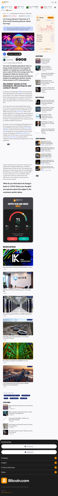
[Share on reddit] (22, 59)
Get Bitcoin (50, 17)
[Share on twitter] (19, 59)
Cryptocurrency (14, 398)
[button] (20, 54)
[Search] (52, 2)
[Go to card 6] (47, 51)
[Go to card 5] (46, 51)
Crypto (6, 398)
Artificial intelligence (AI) (11, 395)
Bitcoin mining (25, 395)
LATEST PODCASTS (40, 139)
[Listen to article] (4, 54)
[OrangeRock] (9, 10)
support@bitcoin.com (6, 492)
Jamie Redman (9, 59)
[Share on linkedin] (25, 59)
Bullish (23, 238)
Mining (8, 13)
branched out (13, 137)
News (4, 13)
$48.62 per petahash (22, 133)
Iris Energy (24, 398)
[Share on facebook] (17, 59)
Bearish (12, 238)
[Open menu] (55, 2)
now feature (20, 111)
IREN (20, 91)
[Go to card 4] (45, 51)
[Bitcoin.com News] (5, 2)
